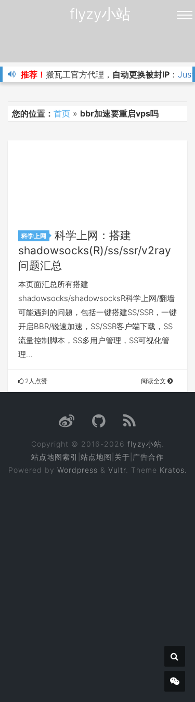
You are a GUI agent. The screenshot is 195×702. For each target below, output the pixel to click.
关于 (122, 456)
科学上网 (33, 236)
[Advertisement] (97, 581)
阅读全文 (154, 381)
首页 (62, 113)
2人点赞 (35, 381)
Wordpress (77, 469)
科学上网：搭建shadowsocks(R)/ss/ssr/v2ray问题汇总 (94, 250)
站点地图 (96, 456)
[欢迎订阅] (130, 423)
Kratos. (173, 469)
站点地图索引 (54, 456)
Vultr (117, 469)
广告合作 (148, 456)
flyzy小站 (100, 14)
